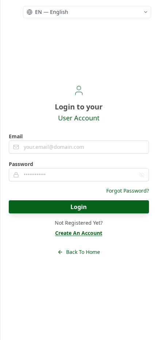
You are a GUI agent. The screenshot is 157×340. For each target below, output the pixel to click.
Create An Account (78, 232)
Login (78, 207)
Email (16, 136)
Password (21, 164)
